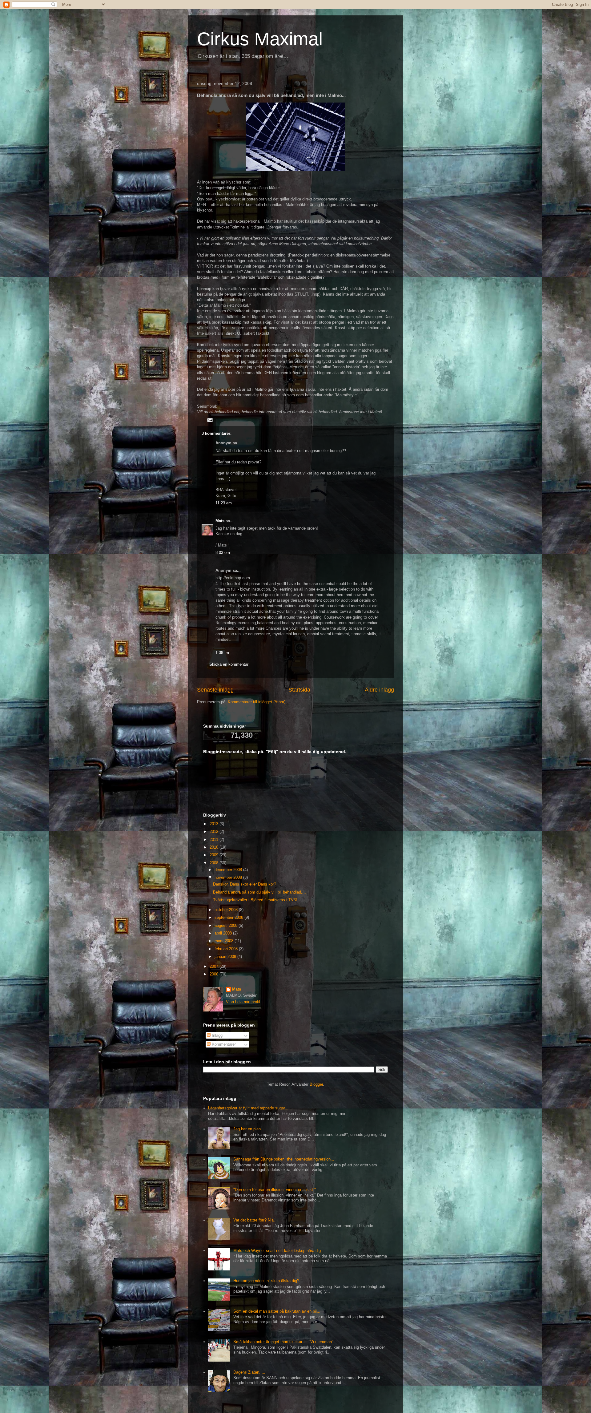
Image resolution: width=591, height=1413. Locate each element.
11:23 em (223, 503)
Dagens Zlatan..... (249, 1372)
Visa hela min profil (243, 1001)
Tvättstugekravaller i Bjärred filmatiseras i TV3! (255, 900)
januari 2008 (226, 956)
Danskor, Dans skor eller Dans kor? (244, 884)
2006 (214, 974)
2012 (214, 831)
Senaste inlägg (215, 690)
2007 (214, 966)
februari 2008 (227, 949)
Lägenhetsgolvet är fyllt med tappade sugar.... (249, 1108)
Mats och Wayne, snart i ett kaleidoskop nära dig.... (279, 1250)
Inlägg (217, 1035)
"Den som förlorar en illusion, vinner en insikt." (274, 1189)
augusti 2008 (227, 925)
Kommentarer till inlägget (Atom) (256, 702)
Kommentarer (223, 1044)
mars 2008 (225, 941)
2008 (214, 863)
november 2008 (229, 877)
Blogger (316, 1084)
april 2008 (224, 933)
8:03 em (222, 552)
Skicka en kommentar (228, 664)
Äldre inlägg (379, 690)
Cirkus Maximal (260, 39)
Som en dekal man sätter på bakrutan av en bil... (276, 1311)
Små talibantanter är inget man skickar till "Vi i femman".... (285, 1341)
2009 (214, 855)
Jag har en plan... (248, 1129)
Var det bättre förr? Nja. (254, 1220)
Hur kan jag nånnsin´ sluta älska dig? (266, 1280)
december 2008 (229, 869)
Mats (219, 521)
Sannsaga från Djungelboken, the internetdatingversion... (283, 1159)
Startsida (299, 690)
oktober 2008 (227, 909)
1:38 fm (222, 652)
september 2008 (229, 917)
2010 (214, 847)
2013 (214, 824)
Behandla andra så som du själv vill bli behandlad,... (259, 892)
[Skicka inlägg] (209, 420)
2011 (214, 839)
